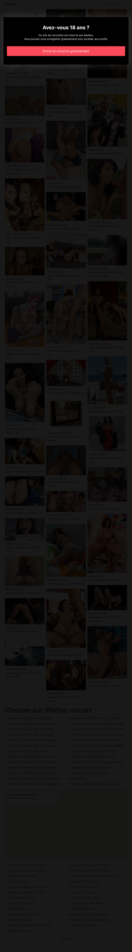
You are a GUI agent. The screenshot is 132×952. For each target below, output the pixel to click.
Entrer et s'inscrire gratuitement (66, 51)
